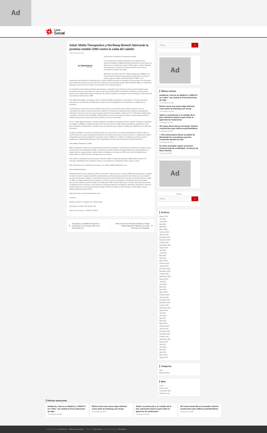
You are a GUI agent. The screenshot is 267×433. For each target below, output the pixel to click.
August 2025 (163, 248)
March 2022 (163, 355)
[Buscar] (194, 45)
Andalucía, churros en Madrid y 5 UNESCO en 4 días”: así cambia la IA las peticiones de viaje (178, 97)
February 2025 (164, 263)
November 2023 (164, 303)
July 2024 (162, 282)
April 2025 (162, 258)
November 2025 (164, 240)
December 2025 (164, 237)
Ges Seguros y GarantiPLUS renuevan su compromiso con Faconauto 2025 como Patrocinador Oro (86, 226)
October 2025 (164, 242)
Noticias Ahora (164, 373)
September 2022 (165, 339)
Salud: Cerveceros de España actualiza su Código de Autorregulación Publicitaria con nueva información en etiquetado (132, 226)
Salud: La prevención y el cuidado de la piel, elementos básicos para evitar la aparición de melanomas (177, 117)
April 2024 (162, 289)
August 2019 (163, 357)
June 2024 (162, 284)
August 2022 (163, 342)
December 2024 (164, 269)
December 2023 (164, 300)
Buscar (179, 194)
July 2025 (162, 250)
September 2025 (165, 245)
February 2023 (164, 326)
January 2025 (164, 266)
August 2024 (163, 279)
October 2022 (164, 336)
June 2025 (162, 253)
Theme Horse (97, 429)
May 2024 (162, 287)
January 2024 (164, 297)
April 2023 (162, 321)
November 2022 (164, 334)
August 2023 (163, 310)
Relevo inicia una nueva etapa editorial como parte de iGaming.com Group (176, 107)
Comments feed (165, 391)
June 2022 (162, 347)
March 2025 (163, 261)
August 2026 (163, 216)
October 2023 (164, 305)
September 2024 (165, 276)
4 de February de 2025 (76, 53)
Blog (160, 370)
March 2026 (163, 229)
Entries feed (163, 388)
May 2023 (162, 318)
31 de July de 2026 (165, 153)
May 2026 (162, 224)
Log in (161, 385)
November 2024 (164, 271)
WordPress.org (164, 393)
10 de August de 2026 (166, 111)
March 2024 (163, 292)
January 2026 (164, 235)
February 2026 (164, 232)
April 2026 (162, 227)
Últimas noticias (168, 91)
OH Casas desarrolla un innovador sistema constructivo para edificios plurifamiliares (178, 127)
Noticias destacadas (57, 400)
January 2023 (164, 329)
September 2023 (165, 308)
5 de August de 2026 (166, 142)
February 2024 (164, 295)
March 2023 (163, 323)
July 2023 (162, 313)
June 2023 (162, 316)
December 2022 (164, 331)
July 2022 (162, 344)
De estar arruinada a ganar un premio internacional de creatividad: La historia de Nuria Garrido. (178, 148)
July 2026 (162, 219)
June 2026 (162, 222)
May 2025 (162, 255)
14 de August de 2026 (166, 103)
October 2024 (164, 274)
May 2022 (162, 350)
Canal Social (62, 429)
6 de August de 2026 (166, 122)
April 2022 (162, 352)
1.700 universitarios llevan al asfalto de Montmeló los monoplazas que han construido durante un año (177, 137)
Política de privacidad (76, 429)
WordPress (122, 429)
